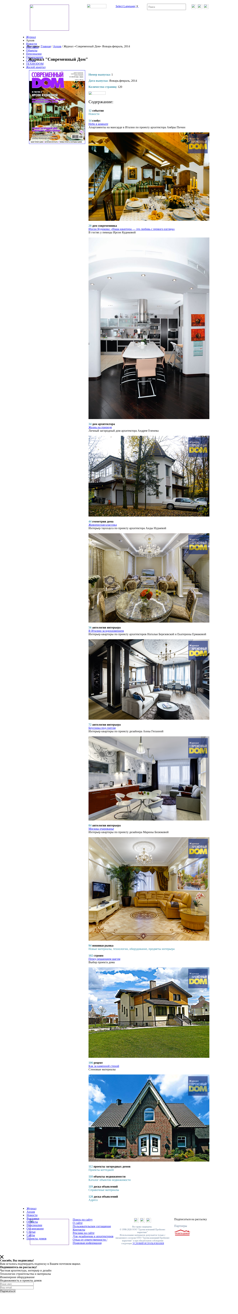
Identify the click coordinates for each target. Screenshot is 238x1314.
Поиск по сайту (83, 1219)
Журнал (31, 37)
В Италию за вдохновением (106, 630)
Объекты (31, 50)
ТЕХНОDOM (35, 63)
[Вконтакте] (194, 7)
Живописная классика (103, 524)
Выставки (32, 47)
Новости (31, 43)
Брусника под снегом (102, 728)
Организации (35, 1228)
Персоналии (34, 53)
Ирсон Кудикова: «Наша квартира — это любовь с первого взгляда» (132, 229)
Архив (57, 46)
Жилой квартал (36, 67)
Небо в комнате (98, 124)
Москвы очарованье (101, 828)
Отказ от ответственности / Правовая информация (90, 1241)
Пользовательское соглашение (92, 1226)
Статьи (31, 1231)
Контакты (79, 1229)
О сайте (78, 1223)
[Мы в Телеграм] (200, 7)
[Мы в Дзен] (206, 7)
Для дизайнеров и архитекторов (93, 1236)
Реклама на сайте (83, 1233)
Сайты (31, 1235)
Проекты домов (36, 1238)
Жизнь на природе (100, 427)
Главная (46, 46)
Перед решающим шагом (104, 958)
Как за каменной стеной (104, 1066)
